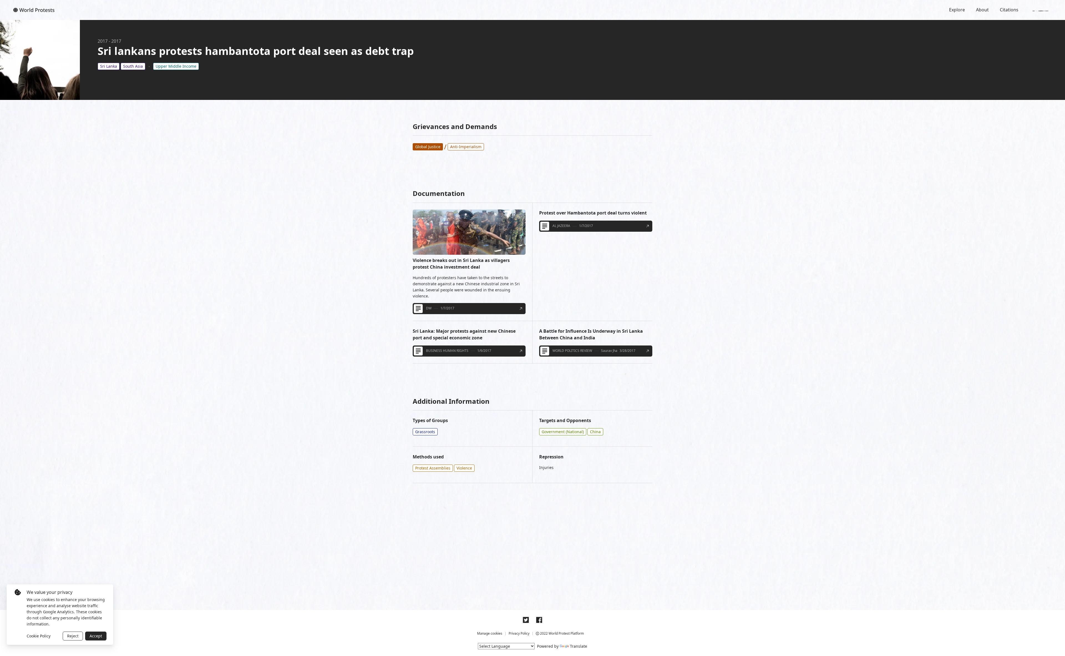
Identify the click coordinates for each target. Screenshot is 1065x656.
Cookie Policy (38, 636)
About (982, 10)
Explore (957, 10)
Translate (578, 646)
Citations (1009, 10)
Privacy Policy (519, 633)
